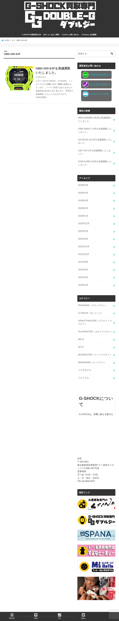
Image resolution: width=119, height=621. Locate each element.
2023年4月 (83, 193)
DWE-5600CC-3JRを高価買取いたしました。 (95, 130)
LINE (36, 618)
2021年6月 (83, 269)
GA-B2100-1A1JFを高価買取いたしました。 (95, 141)
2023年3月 (83, 200)
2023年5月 (83, 185)
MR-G (81, 339)
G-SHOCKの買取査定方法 (31, 34)
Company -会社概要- (89, 34)
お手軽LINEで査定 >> (100, 74)
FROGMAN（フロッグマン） (92, 305)
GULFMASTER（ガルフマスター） (95, 331)
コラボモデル (84, 370)
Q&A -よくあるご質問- (51, 34)
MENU (12, 618)
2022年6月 (83, 239)
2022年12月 (83, 223)
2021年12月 (83, 246)
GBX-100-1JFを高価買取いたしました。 (94, 152)
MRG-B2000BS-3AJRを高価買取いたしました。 (95, 119)
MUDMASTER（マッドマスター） (95, 355)
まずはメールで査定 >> (95, 96)
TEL (59, 618)
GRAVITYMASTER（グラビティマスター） (95, 322)
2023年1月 (83, 216)
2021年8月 (83, 262)
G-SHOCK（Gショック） (90, 313)
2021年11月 (83, 254)
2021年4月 (83, 277)
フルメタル (83, 378)
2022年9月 (83, 231)
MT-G (81, 347)
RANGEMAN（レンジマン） (92, 362)
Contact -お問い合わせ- (70, 34)
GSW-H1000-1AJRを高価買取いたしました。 (95, 163)
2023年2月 (83, 208)
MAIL (83, 618)
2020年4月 (83, 285)
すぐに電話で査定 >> (100, 84)
